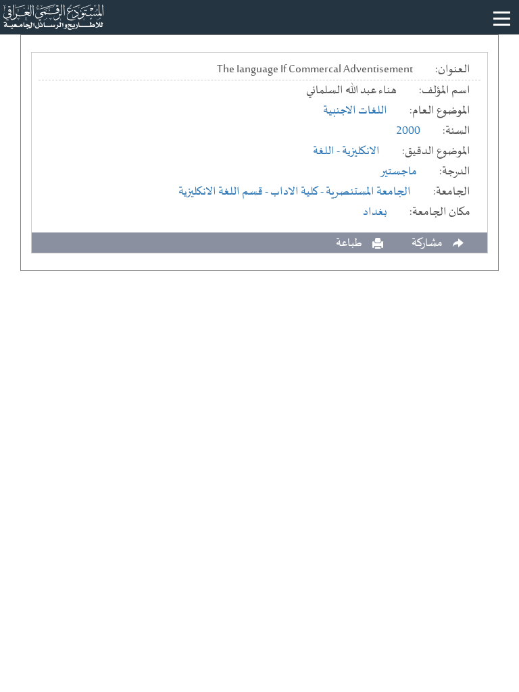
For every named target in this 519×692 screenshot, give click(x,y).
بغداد (375, 212)
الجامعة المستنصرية (368, 192)
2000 (408, 131)
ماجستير (398, 172)
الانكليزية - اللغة (346, 151)
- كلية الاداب (298, 192)
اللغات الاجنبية (355, 111)
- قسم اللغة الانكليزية (224, 192)
